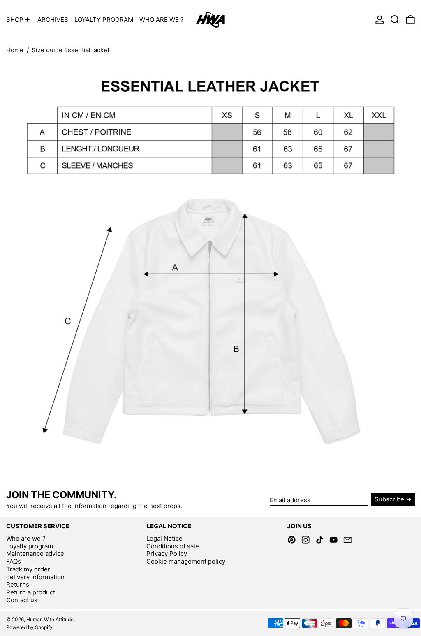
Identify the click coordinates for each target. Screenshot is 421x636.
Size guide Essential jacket (70, 50)
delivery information (35, 577)
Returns (17, 584)
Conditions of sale (172, 546)
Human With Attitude (50, 619)
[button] (395, 19)
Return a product (30, 592)
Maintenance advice (35, 553)
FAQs (13, 561)
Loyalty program (29, 546)
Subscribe (389, 499)
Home (14, 50)
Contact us (21, 600)
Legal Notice (164, 538)
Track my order (28, 569)
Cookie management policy (185, 561)
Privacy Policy (166, 553)
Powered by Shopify (29, 627)
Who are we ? (26, 538)
